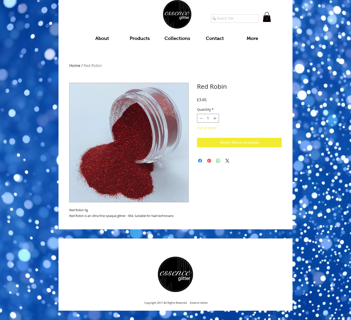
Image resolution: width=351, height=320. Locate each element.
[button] (267, 17)
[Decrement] (201, 118)
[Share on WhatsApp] (218, 161)
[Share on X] (227, 161)
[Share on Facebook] (200, 161)
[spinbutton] (208, 118)
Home (74, 65)
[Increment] (215, 118)
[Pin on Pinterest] (209, 161)
